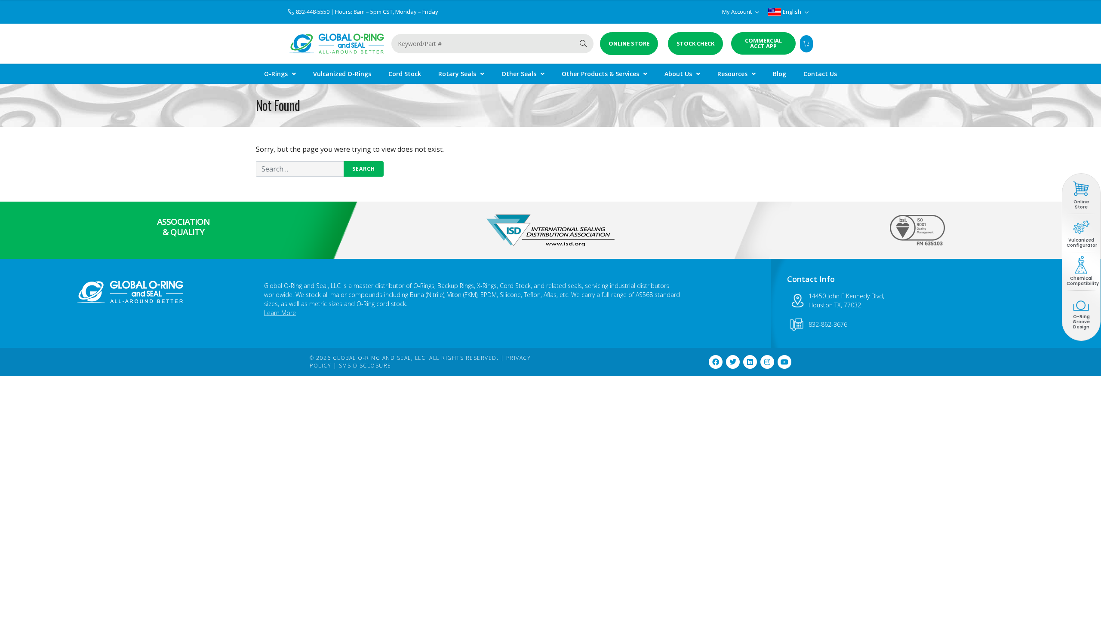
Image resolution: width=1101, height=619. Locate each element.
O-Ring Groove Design (1081, 321)
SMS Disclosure (365, 365)
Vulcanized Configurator (1082, 242)
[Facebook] (716, 362)
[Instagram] (767, 362)
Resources (732, 74)
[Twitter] (733, 362)
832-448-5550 (313, 11)
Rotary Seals (457, 74)
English (792, 11)
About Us (678, 74)
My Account (737, 11)
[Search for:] (320, 169)
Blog (779, 74)
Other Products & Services (600, 74)
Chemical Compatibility (1083, 281)
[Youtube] (784, 362)
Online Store (1081, 204)
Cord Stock (404, 74)
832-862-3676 (828, 324)
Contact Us (820, 74)
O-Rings (276, 74)
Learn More (280, 313)
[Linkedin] (750, 362)
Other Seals (518, 74)
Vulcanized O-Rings (342, 74)
